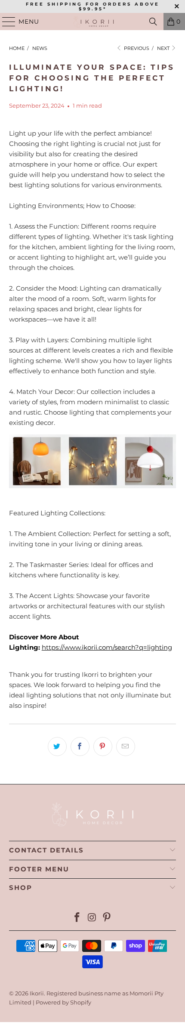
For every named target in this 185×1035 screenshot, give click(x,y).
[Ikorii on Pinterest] (107, 918)
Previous (136, 48)
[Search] (153, 21)
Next (164, 48)
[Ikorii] (92, 21)
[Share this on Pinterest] (102, 746)
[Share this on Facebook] (80, 746)
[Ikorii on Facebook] (77, 918)
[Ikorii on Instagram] (92, 918)
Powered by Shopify (63, 1002)
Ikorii (37, 993)
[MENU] (5, 21)
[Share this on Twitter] (57, 746)
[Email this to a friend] (125, 746)
